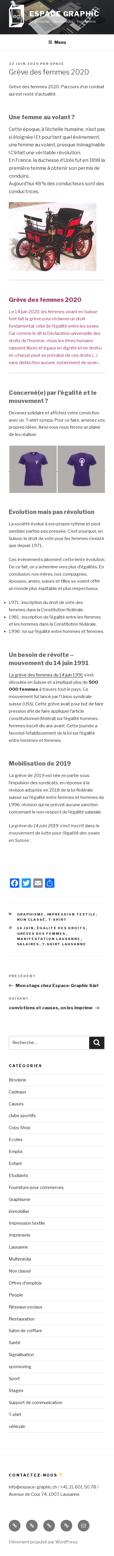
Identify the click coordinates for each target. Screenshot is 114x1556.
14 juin (25, 928)
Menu (60, 42)
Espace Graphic (65, 14)
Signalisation (21, 1354)
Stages (16, 1390)
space (57, 64)
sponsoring (20, 1366)
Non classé (31, 920)
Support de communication (35, 1402)
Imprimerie (19, 1235)
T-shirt (57, 920)
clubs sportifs (22, 1115)
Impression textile (71, 914)
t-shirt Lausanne (64, 944)
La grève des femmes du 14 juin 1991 (46, 675)
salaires (28, 944)
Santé (14, 1342)
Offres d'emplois (25, 1283)
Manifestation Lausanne (49, 939)
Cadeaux (17, 1092)
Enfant (15, 1163)
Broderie (17, 1080)
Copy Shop (19, 1127)
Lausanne (18, 1247)
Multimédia (20, 1259)
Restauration (21, 1319)
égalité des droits (61, 928)
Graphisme (30, 914)
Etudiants (18, 1175)
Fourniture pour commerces (36, 1187)
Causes (16, 1104)
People (16, 1295)
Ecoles (16, 1139)
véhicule (17, 1426)
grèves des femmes (41, 934)
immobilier (19, 1211)
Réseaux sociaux (25, 1307)
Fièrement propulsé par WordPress (43, 1541)
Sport (14, 1378)
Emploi (16, 1151)
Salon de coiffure (25, 1330)
